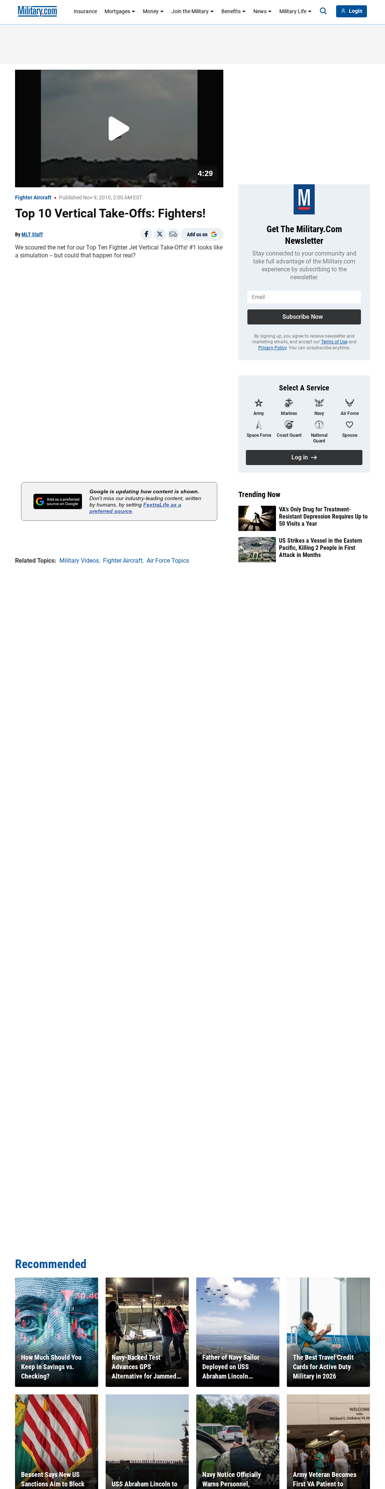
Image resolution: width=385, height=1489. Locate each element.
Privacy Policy (272, 347)
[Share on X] (160, 234)
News (260, 11)
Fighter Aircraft (33, 197)
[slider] (67, 177)
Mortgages (117, 11)
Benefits (231, 11)
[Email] (173, 234)
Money (151, 11)
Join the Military (190, 11)
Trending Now (259, 494)
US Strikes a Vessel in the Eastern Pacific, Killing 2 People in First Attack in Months (320, 548)
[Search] (323, 11)
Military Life (292, 11)
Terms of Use (334, 341)
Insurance (85, 11)
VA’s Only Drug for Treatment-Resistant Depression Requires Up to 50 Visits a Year (323, 516)
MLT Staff (32, 234)
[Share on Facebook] (146, 234)
